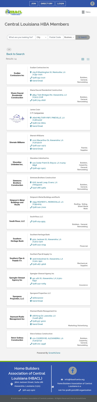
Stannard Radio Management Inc (43, 311)
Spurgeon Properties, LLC (40, 293)
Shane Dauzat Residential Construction (46, 90)
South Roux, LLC (36, 217)
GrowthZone (54, 353)
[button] (82, 59)
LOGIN (60, 3)
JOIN (33, 3)
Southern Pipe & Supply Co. (41, 254)
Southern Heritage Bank (40, 235)
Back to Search (15, 54)
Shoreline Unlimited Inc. (39, 158)
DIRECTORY (47, 3)
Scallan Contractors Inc (39, 68)
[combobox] (42, 37)
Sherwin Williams (37, 136)
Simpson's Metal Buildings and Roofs (45, 197)
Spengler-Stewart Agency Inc (42, 274)
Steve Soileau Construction (41, 334)
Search (84, 37)
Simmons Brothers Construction (43, 178)
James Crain (35, 110)
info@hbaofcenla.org (74, 379)
